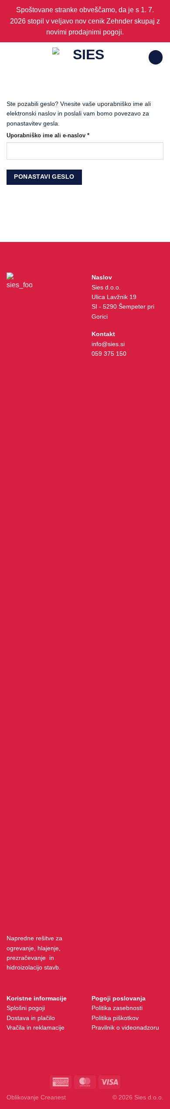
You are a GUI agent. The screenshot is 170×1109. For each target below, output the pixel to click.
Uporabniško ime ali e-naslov (62, 135)
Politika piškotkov (115, 1017)
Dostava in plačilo (31, 1017)
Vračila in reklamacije (36, 1027)
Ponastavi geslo (44, 176)
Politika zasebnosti (117, 1007)
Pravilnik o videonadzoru (125, 1027)
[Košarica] (156, 57)
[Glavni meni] (12, 57)
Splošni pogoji (26, 1007)
